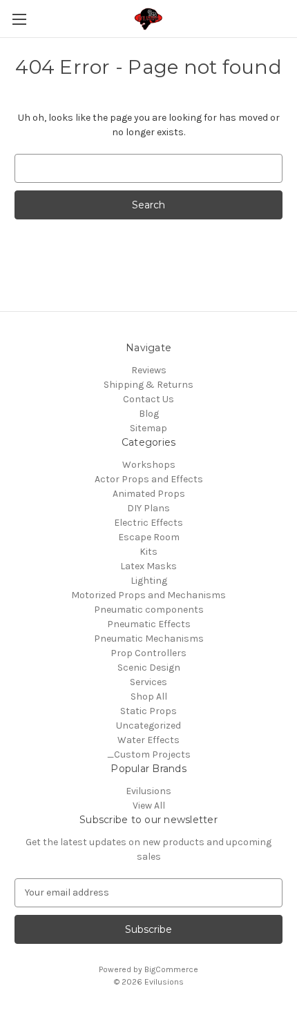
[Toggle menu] (19, 19)
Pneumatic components (149, 609)
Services (148, 682)
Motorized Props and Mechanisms (148, 595)
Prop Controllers (148, 653)
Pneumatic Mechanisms (149, 638)
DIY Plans (148, 508)
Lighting (149, 580)
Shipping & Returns (148, 385)
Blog (149, 413)
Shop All (149, 696)
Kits (148, 551)
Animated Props (149, 494)
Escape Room (149, 537)
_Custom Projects (149, 754)
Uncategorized (148, 725)
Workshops (148, 465)
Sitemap (148, 428)
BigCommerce (171, 969)
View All (149, 805)
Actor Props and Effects (149, 479)
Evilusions (148, 791)
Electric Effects (148, 523)
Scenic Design (148, 667)
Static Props (148, 711)
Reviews (148, 370)
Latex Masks (148, 566)
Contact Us (148, 399)
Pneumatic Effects (149, 624)
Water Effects (148, 740)
